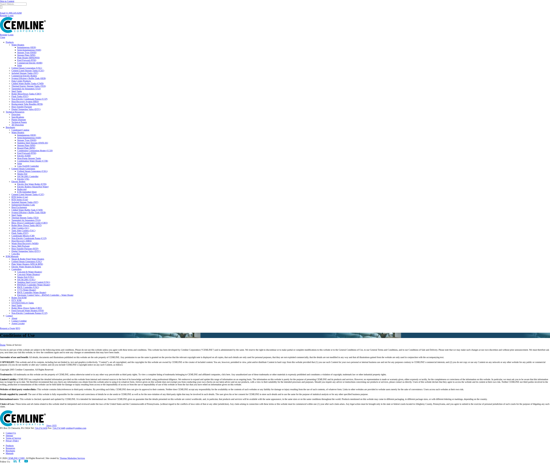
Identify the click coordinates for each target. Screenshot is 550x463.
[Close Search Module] (1, 10)
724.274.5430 (41, 428)
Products (10, 445)
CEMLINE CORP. (16, 458)
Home (3, 345)
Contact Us (11, 433)
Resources (10, 448)
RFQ (18, 328)
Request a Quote (7, 328)
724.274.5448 (58, 428)
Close (2, 37)
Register (3, 15)
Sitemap (9, 435)
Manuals (9, 453)
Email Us (4, 13)
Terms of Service (13, 438)
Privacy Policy (12, 440)
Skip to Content (7, 1)
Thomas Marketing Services (72, 458)
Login (10, 15)
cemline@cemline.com (76, 428)
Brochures (10, 451)
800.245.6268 (15, 13)
